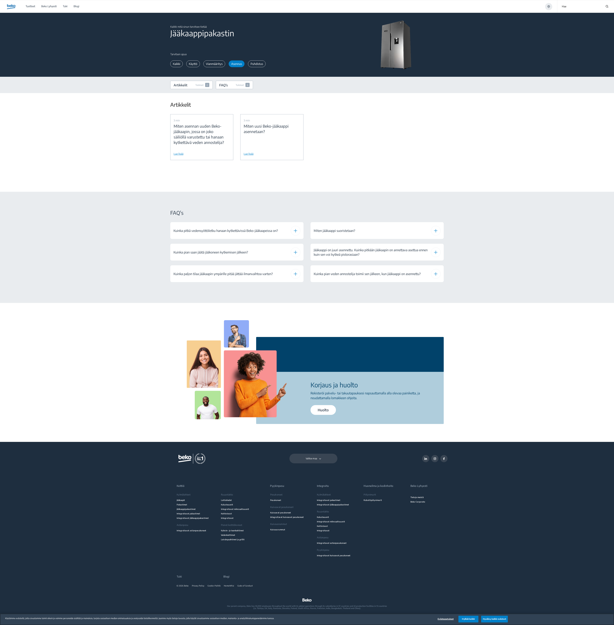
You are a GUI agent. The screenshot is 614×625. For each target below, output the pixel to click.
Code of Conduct (245, 586)
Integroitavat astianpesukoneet (191, 530)
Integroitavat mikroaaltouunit (235, 509)
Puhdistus (257, 64)
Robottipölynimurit (373, 500)
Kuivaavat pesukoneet (280, 512)
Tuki (179, 576)
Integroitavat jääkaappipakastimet (193, 518)
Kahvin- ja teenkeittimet (232, 530)
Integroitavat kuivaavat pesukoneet (287, 517)
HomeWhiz (229, 586)
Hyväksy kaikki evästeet (494, 619)
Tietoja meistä (417, 497)
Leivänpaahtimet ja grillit (232, 539)
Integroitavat (227, 518)
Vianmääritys (214, 64)
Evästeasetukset (446, 619)
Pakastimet (182, 504)
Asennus (236, 64)
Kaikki (176, 64)
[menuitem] (30, 6)
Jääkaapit (181, 500)
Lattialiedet (226, 500)
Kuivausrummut (277, 529)
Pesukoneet (275, 500)
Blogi (226, 576)
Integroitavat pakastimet (188, 513)
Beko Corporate (417, 502)
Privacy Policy (198, 586)
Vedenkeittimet (228, 535)
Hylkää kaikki (468, 619)
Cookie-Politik (214, 586)
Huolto (323, 410)
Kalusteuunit (227, 504)
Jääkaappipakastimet (186, 509)
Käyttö (193, 64)
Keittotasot (226, 513)
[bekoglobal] (11, 6)
